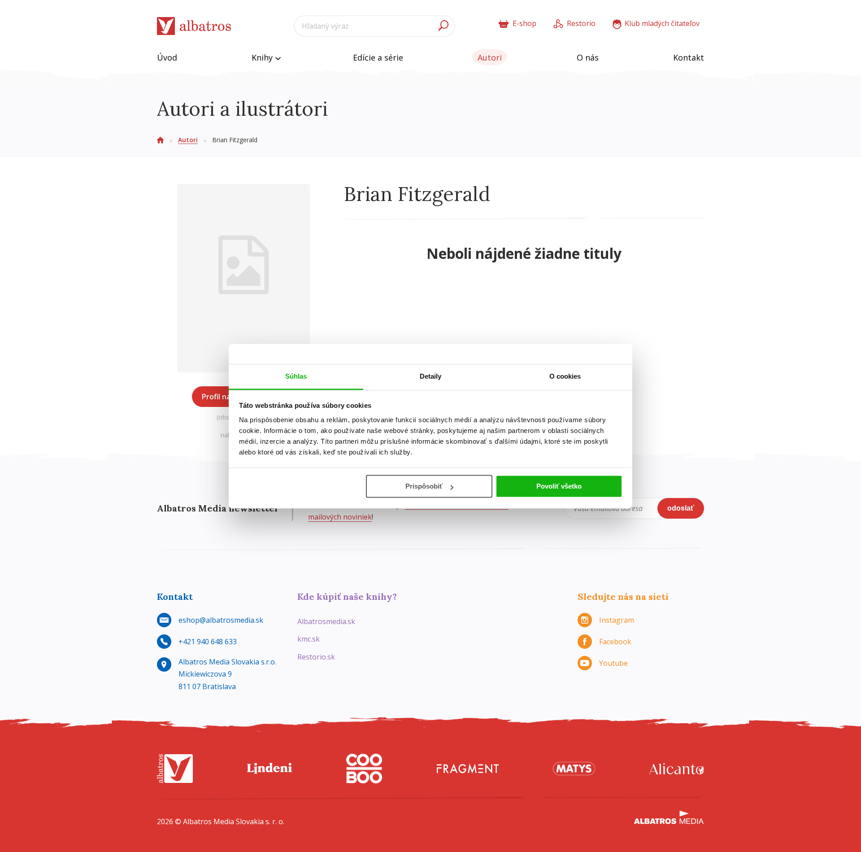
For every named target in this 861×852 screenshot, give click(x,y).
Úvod (167, 57)
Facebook (615, 642)
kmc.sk (308, 639)
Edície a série (378, 57)
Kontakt (688, 57)
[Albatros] (175, 768)
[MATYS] (574, 768)
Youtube (613, 663)
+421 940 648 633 (207, 642)
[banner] (194, 26)
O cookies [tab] (565, 376)
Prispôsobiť (424, 486)
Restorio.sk (316, 657)
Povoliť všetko (559, 486)
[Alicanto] (677, 768)
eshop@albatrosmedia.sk (220, 620)
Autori (490, 57)
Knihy (263, 57)
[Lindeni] (269, 768)
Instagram (616, 620)
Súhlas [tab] (296, 376)
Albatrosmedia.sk (326, 621)
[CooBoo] (364, 768)
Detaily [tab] (431, 376)
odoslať (680, 508)
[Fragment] (467, 768)
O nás (588, 57)
